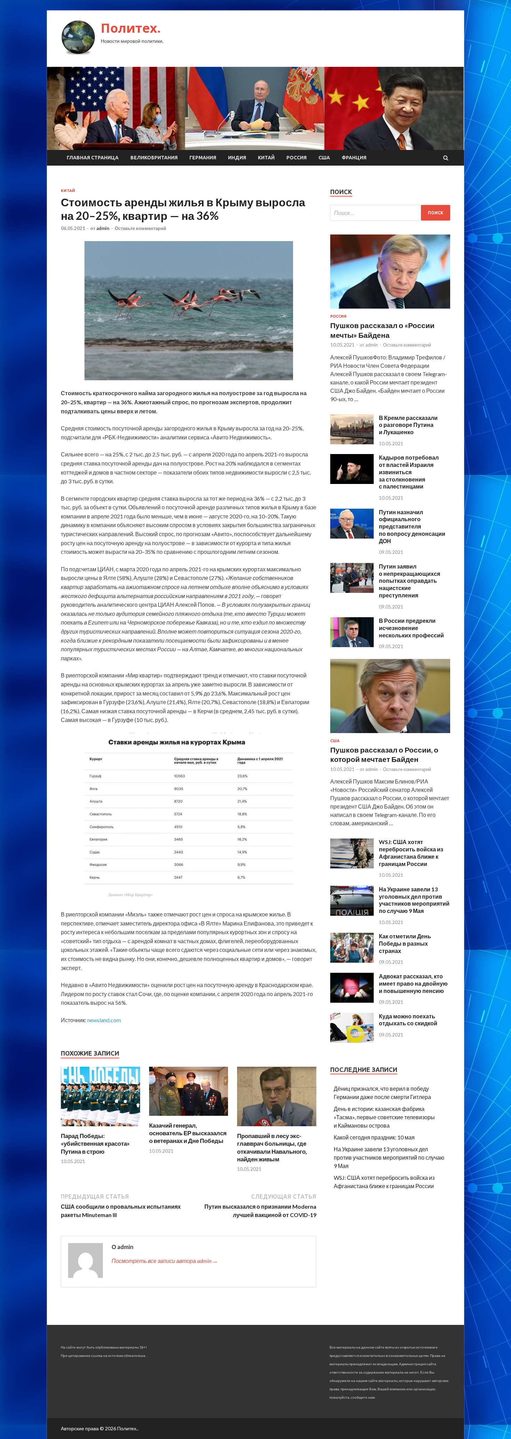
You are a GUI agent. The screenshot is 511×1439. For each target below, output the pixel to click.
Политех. (131, 28)
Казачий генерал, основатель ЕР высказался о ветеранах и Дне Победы (188, 1133)
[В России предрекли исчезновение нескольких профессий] (352, 645)
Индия (237, 157)
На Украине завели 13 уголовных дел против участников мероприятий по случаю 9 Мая (414, 900)
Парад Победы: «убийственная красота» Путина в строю (95, 1143)
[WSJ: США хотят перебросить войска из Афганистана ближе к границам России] (352, 866)
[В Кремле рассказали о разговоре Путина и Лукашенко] (352, 442)
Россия (296, 157)
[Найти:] (390, 213)
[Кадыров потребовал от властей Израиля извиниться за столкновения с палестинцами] (352, 481)
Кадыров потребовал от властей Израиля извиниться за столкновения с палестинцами (409, 472)
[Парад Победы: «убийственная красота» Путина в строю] (100, 1127)
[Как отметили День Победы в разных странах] (352, 960)
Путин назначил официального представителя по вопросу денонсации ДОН (412, 526)
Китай (266, 157)
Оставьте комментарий (140, 228)
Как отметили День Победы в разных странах (405, 943)
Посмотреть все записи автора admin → (165, 1260)
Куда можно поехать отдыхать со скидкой (408, 1020)
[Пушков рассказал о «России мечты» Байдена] (390, 310)
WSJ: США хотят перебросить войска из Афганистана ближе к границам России (411, 852)
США (324, 157)
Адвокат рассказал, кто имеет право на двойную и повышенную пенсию (413, 983)
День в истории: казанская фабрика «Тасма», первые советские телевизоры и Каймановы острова (384, 1117)
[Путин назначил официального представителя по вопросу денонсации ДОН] (352, 536)
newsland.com (104, 1020)
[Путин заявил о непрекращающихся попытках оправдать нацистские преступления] (352, 590)
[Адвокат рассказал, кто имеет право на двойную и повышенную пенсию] (352, 1000)
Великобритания (154, 157)
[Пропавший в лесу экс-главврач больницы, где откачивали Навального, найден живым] (276, 1127)
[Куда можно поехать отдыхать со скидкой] (352, 1040)
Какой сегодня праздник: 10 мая (374, 1137)
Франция (354, 157)
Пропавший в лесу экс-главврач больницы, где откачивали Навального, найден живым (272, 1147)
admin (103, 228)
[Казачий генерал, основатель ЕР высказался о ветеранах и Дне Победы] (188, 1117)
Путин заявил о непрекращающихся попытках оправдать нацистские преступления (409, 580)
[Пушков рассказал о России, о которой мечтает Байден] (390, 734)
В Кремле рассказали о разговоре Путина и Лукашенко (408, 425)
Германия (202, 157)
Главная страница (93, 157)
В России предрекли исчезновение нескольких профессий (411, 627)
